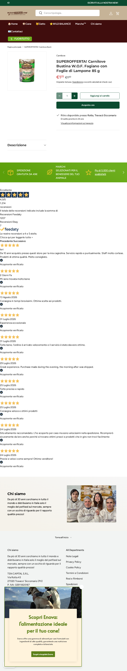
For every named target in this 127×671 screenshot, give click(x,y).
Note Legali (72, 556)
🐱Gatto (40, 23)
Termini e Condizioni (77, 573)
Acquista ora (87, 105)
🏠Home (13, 23)
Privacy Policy (73, 561)
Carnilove (60, 55)
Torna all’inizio (62, 537)
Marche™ (80, 23)
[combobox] (67, 13)
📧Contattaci (15, 31)
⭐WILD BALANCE (60, 23)
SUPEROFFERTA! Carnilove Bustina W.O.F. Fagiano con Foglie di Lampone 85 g (42, 47)
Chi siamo (96, 23)
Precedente (6, 241)
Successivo (19, 241)
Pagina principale (14, 47)
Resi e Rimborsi (74, 578)
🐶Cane (26, 23)
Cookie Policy (73, 567)
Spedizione (77, 82)
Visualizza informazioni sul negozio (77, 123)
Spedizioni (71, 584)
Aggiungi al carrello (100, 95)
